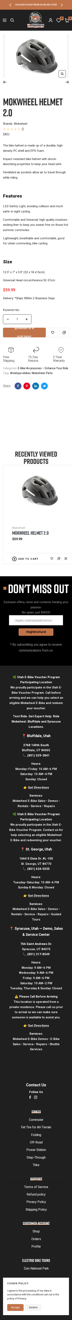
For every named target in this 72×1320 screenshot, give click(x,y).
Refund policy (36, 1194)
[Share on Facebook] (18, 386)
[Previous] (4, 82)
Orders (36, 1239)
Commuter (36, 1119)
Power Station (36, 1149)
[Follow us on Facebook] (30, 1097)
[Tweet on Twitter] (44, 386)
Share (7, 386)
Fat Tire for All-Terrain (36, 1127)
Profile (36, 1246)
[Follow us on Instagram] (35, 1097)
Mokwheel (38, 373)
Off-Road (36, 1142)
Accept (15, 1307)
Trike (36, 1165)
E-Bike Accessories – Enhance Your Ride (43, 368)
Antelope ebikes (20, 373)
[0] (58, 20)
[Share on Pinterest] (35, 386)
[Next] (67, 82)
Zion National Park (36, 1268)
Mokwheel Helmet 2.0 (30, 533)
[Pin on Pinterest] (26, 386)
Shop (36, 1231)
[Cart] (67, 20)
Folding (36, 1135)
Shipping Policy (36, 1209)
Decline (33, 1307)
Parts (49, 373)
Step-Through (36, 1157)
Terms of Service (36, 1187)
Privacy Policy (36, 1202)
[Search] (12, 20)
